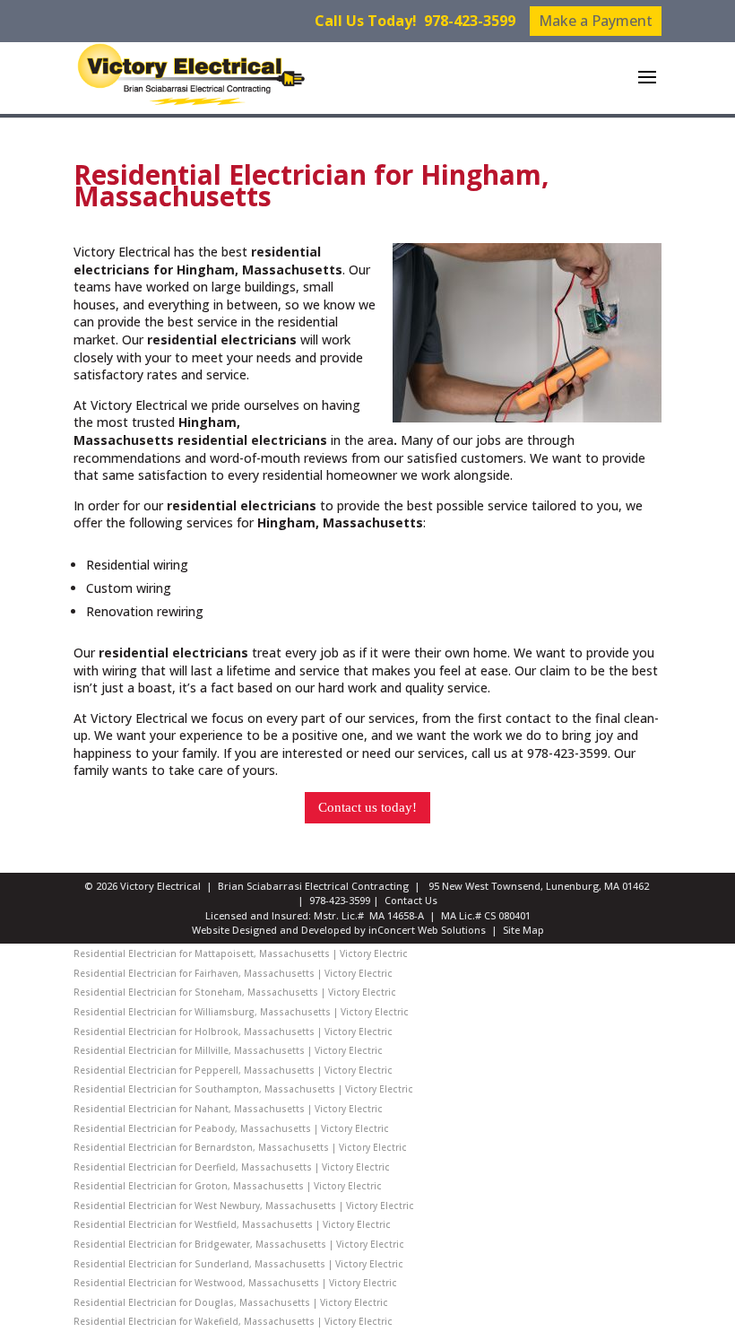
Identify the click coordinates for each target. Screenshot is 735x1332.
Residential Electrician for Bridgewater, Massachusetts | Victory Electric (239, 1244)
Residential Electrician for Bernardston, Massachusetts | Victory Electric (240, 1147)
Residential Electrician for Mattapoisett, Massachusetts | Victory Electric (241, 953)
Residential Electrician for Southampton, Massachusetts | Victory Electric (243, 1089)
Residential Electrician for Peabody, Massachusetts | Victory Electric (231, 1128)
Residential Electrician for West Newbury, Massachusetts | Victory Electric (244, 1205)
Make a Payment (596, 20)
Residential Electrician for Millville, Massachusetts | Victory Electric (228, 1050)
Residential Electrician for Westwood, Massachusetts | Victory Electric (235, 1282)
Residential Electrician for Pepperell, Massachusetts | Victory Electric (233, 1070)
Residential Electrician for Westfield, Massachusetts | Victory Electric (232, 1224)
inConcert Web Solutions (427, 929)
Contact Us (411, 900)
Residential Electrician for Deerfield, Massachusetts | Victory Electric (232, 1167)
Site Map (523, 929)
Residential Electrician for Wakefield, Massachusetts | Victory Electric (233, 1321)
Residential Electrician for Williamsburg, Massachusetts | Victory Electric (241, 1012)
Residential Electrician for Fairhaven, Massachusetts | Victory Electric (233, 973)
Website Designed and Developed (271, 929)
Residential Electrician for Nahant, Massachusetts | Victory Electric (228, 1108)
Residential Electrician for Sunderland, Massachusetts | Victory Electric (238, 1264)
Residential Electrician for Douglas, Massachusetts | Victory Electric (231, 1302)
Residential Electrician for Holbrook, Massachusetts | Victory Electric (233, 1031)
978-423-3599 (469, 20)
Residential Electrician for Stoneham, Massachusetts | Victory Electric (235, 992)
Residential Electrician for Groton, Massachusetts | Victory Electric (228, 1186)
